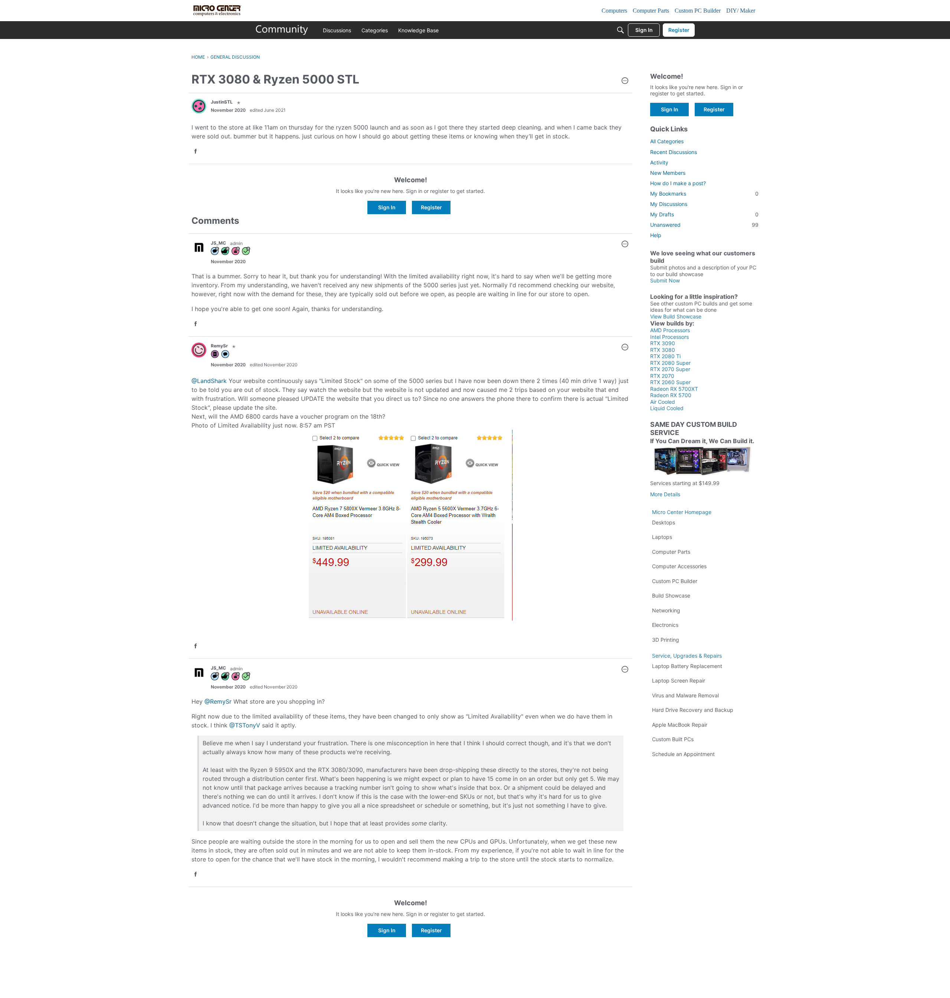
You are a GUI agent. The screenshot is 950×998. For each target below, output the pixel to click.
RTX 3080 (662, 350)
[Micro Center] (282, 30)
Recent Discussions (673, 152)
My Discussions (668, 204)
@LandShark (209, 381)
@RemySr (218, 701)
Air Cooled (662, 402)
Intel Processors (669, 337)
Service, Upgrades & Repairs (687, 655)
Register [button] (431, 207)
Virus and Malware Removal (685, 695)
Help (655, 235)
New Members (667, 173)
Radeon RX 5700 (670, 395)
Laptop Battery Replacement (687, 666)
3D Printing (665, 640)
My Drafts (704, 214)
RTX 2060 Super (670, 382)
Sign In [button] (387, 207)
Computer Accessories (679, 566)
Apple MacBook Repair (679, 724)
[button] (624, 81)
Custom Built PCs (673, 739)
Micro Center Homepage (681, 512)
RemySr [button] (219, 346)
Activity (659, 162)
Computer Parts (671, 552)
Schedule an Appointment (683, 754)
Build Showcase (671, 595)
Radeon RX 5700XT (674, 389)
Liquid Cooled (667, 408)
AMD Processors (670, 330)
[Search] (620, 30)
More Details (665, 494)
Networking (666, 610)
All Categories (667, 141)
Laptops (662, 537)
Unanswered (704, 225)
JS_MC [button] (218, 243)
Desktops (663, 522)
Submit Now (665, 280)
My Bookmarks (704, 193)
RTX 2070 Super (670, 369)
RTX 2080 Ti (665, 356)
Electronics (665, 625)
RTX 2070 (662, 376)
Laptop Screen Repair (678, 680)
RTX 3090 (662, 343)
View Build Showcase (675, 316)
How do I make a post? (678, 183)
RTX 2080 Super (670, 363)
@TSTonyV (244, 725)
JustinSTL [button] (222, 102)
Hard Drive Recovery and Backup (692, 710)
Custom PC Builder (674, 581)
